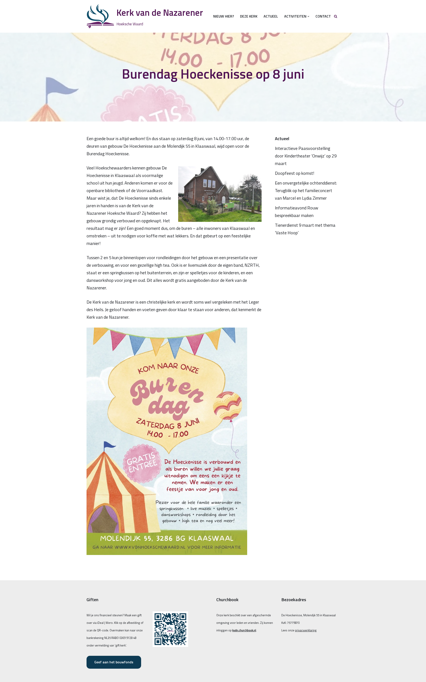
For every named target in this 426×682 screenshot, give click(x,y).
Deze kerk (248, 16)
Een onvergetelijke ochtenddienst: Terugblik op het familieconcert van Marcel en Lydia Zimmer (306, 190)
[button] (308, 16)
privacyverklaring (306, 630)
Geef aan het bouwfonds (113, 662)
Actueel (271, 16)
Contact (323, 16)
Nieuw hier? (223, 16)
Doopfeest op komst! (294, 173)
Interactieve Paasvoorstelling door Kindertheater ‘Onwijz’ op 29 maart (306, 156)
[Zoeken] (335, 16)
